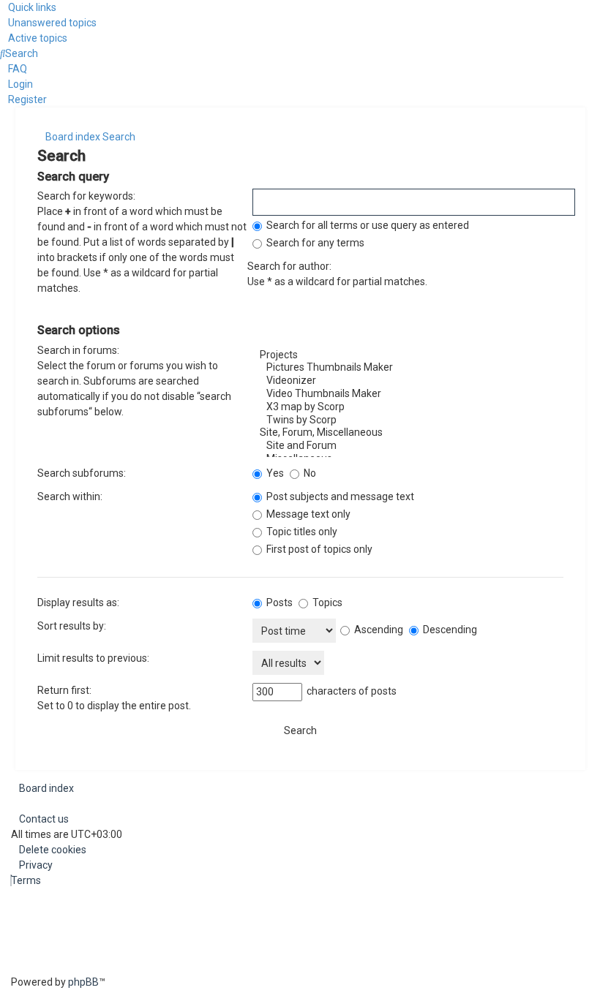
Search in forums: (78, 350)
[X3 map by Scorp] (407, 407)
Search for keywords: (86, 196)
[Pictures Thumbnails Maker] (407, 367)
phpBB (83, 982)
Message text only (307, 514)
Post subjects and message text (339, 496)
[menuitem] (48, 23)
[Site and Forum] (407, 446)
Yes (274, 473)
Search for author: (289, 266)
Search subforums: (81, 473)
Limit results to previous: (93, 658)
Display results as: (78, 602)
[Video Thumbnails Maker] (407, 394)
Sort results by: (71, 626)
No (308, 473)
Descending (449, 629)
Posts (278, 602)
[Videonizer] (407, 381)
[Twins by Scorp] (407, 420)
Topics (326, 602)
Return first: (64, 690)
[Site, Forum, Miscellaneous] (407, 432)
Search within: (69, 496)
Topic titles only (300, 531)
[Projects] (407, 355)
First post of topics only (318, 549)
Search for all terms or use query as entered (366, 225)
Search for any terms (314, 243)
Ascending (377, 629)
